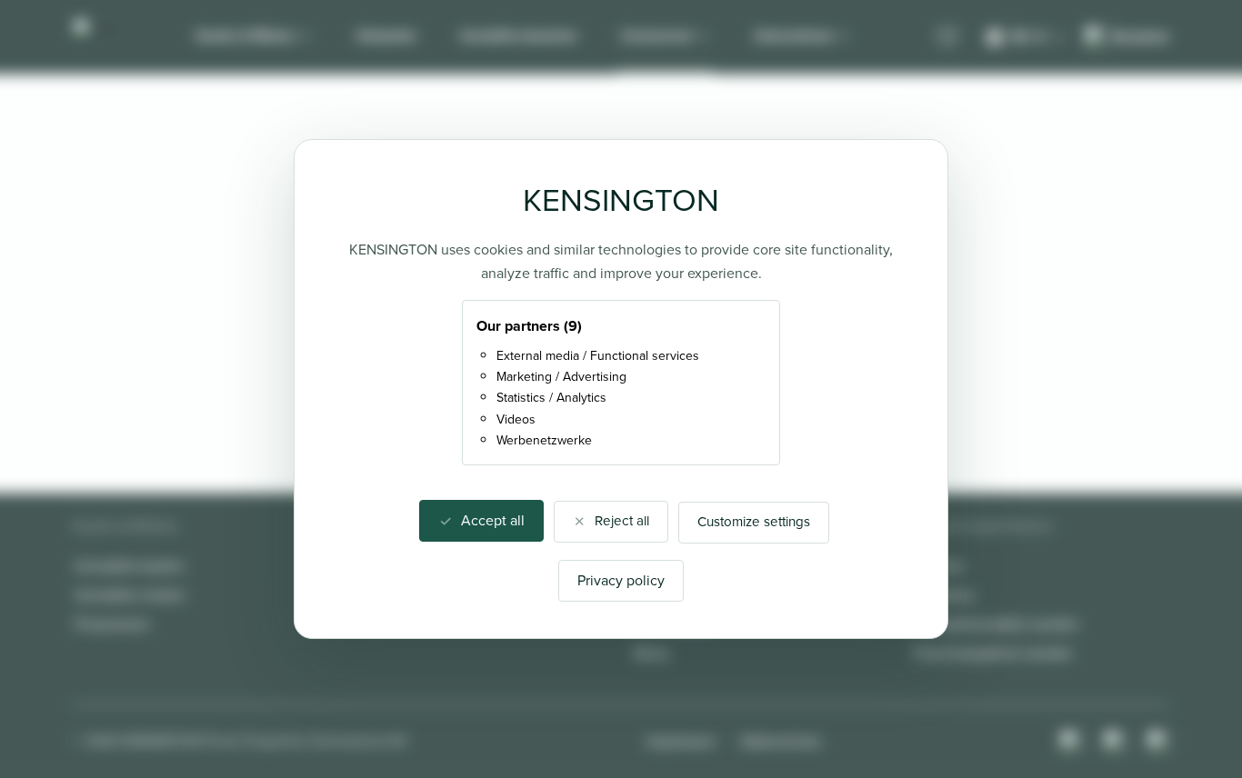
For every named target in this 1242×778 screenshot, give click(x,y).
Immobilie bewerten (518, 35)
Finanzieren (112, 623)
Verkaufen (386, 35)
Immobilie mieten (130, 594)
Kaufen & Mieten (245, 35)
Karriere (939, 565)
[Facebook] (1115, 742)
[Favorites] (947, 37)
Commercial (656, 35)
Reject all (622, 521)
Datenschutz (781, 741)
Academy (944, 594)
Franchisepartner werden (993, 653)
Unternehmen (794, 35)
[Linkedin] (1158, 742)
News (651, 653)
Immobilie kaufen (130, 565)
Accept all (493, 520)
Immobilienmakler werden (996, 623)
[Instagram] (1071, 742)
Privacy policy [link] (621, 580)
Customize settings (753, 522)
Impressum (681, 741)
